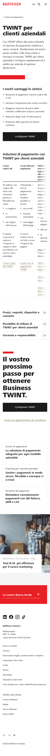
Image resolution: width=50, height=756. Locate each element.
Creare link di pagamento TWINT (26, 266)
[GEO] (38, 594)
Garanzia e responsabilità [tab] (19, 335)
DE (4, 735)
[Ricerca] (39, 4)
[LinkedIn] (5, 617)
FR (9, 735)
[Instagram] (17, 617)
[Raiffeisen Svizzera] (12, 4)
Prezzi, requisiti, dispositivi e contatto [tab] (21, 314)
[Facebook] (11, 617)
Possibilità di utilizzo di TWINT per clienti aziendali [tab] (20, 325)
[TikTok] (24, 617)
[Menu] (45, 4)
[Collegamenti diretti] (34, 4)
